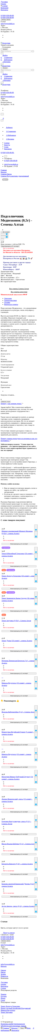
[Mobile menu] (2, 82)
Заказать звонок (5, 19)
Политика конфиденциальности (13, 1024)
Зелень (3, 974)
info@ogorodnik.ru (7, 23)
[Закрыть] (2, 120)
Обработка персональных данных (13, 1026)
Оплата (3, 984)
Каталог (4, 966)
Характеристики (10, 300)
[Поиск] (2, 114)
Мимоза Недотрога (8, 1010)
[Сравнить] (4, 237)
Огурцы (4, 996)
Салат (3, 1000)
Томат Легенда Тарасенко (10, 1006)
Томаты (3, 994)
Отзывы (7, 302)
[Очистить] (33, 51)
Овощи (3, 970)
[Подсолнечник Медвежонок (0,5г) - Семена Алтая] (19, 194)
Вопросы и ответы (11, 304)
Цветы (3, 972)
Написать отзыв (5, 401)
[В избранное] (4, 234)
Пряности (4, 976)
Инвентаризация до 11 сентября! (10, 246)
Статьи (3, 988)
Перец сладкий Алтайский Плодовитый (16, 1008)
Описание (8, 298)
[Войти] (1, 116)
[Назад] (5, 156)
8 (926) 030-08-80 (7, 15)
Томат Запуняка (7, 1012)
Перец (3, 998)
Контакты (4, 986)
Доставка (4, 982)
